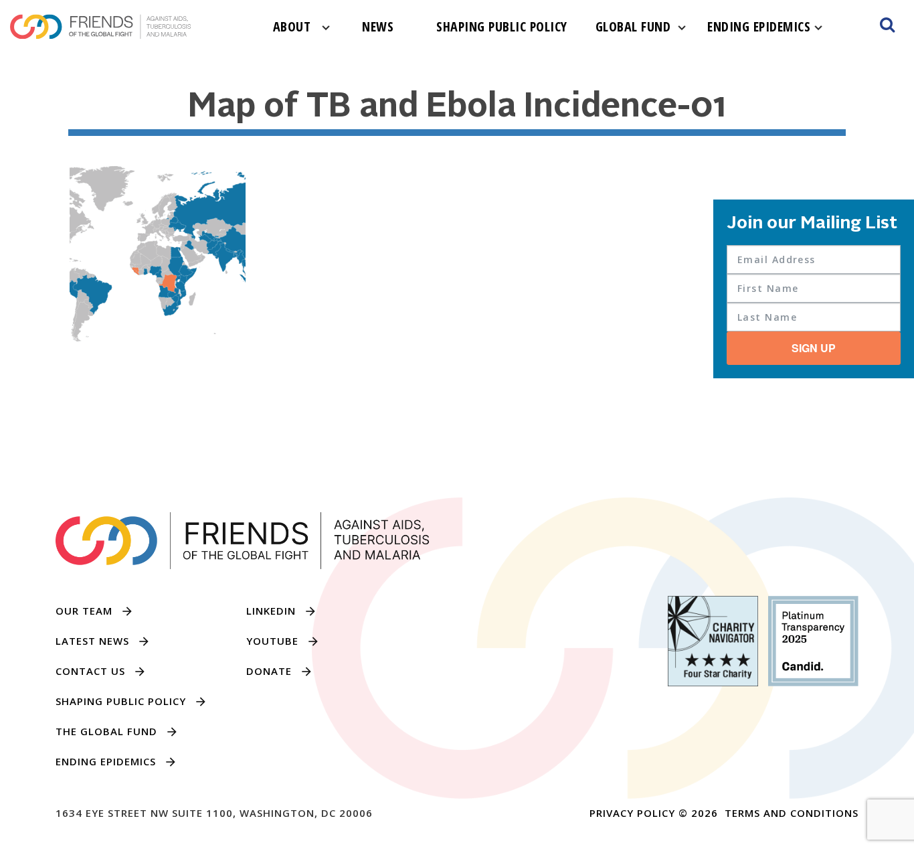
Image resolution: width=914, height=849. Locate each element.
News (377, 26)
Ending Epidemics (758, 26)
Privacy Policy (632, 813)
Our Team (84, 610)
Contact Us (90, 671)
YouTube (272, 640)
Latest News (92, 640)
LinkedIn (271, 610)
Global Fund (633, 26)
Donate (269, 671)
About (292, 26)
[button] (887, 27)
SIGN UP (814, 348)
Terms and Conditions (791, 813)
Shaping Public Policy (501, 26)
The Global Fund (106, 731)
